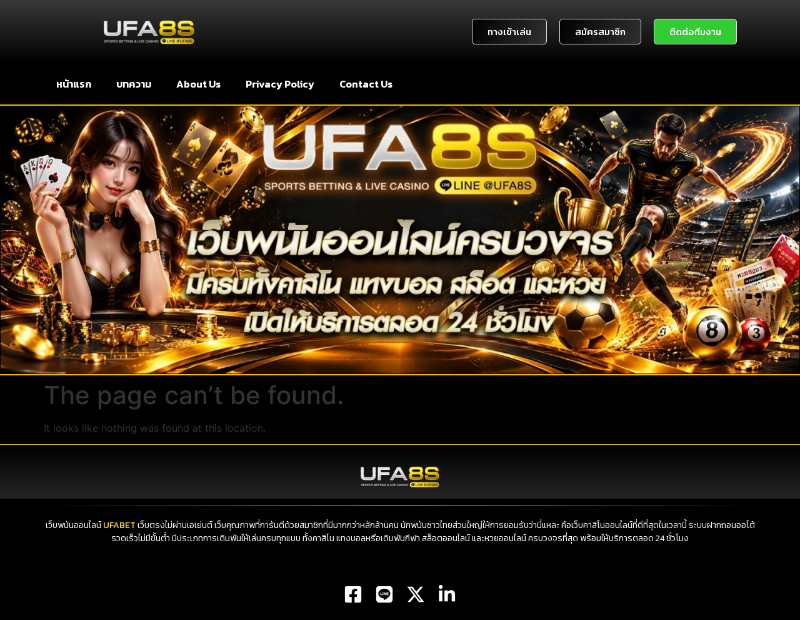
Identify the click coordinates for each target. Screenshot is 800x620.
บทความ (133, 83)
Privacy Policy (280, 83)
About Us (198, 83)
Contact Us (365, 83)
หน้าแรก (73, 83)
